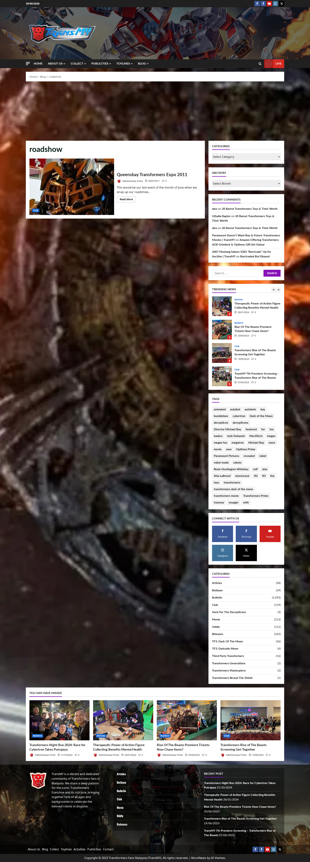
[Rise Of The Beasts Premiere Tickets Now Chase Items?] (187, 720)
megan (271, 436)
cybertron (239, 416)
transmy (219, 502)
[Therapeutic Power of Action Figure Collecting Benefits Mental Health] (123, 720)
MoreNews (198, 858)
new (229, 449)
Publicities (99, 63)
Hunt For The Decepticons (229, 612)
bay (262, 409)
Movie (216, 619)
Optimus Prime (245, 449)
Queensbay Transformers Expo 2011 (71, 187)
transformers (232, 482)
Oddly (216, 626)
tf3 (264, 475)
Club (35, 210)
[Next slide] (278, 289)
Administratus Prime (132, 180)
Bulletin (238, 300)
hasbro (218, 436)
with (246, 502)
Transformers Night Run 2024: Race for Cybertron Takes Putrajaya (222, 376)
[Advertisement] (155, 110)
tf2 (256, 475)
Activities (80, 849)
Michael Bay (256, 442)
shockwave (242, 475)
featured (251, 429)
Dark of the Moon (261, 416)
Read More (128, 199)
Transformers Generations (228, 663)
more (272, 442)
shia (264, 469)
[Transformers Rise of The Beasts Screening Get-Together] (250, 720)
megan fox (220, 442)
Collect (77, 63)
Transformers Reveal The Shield (232, 678)
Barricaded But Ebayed (255, 256)
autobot (235, 409)
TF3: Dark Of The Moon (227, 641)
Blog (142, 63)
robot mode (221, 462)
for (263, 429)
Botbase (217, 590)
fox (271, 429)
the (272, 475)
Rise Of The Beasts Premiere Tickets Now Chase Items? (222, 306)
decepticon (221, 422)
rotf (255, 469)
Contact (108, 849)
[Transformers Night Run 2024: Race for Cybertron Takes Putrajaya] (59, 720)
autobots (250, 409)
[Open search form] (260, 63)
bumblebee (221, 416)
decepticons (240, 422)
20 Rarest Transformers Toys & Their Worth (250, 208)
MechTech (255, 436)
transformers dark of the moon (233, 489)
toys (216, 482)
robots (237, 462)
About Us (55, 63)
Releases (217, 634)
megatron (238, 442)
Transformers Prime (255, 495)
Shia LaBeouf (222, 475)
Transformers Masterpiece (229, 670)
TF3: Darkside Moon (225, 648)
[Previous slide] (273, 289)
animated (220, 409)
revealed (249, 456)
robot (262, 456)
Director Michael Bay (227, 429)
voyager (234, 502)
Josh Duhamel (236, 436)
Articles (217, 583)
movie (218, 449)
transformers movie (226, 495)
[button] (28, 63)
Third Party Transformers (228, 656)
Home (38, 63)
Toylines (123, 63)
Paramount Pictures (226, 456)
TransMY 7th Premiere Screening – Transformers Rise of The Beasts (222, 353)
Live (278, 63)
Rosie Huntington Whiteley (231, 469)
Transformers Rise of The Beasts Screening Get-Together (222, 330)
